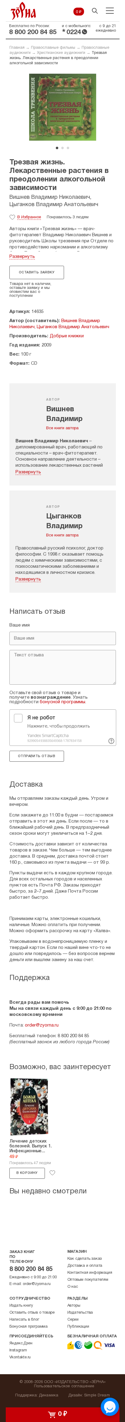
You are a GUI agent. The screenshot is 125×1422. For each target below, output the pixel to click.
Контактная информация (89, 1273)
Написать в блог (24, 1320)
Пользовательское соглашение (64, 1386)
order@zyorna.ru (42, 1025)
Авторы (73, 1306)
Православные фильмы (53, 48)
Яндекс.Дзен (20, 1343)
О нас (72, 1287)
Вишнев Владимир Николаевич (49, 197)
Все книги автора (62, 428)
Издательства (80, 1313)
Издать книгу (21, 1306)
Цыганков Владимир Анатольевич (53, 204)
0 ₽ (79, 12)
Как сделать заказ (84, 1259)
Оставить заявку (36, 272)
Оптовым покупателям (87, 1280)
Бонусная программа (28, 1327)
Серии (73, 1320)
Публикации (78, 1327)
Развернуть (22, 257)
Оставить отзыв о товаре (32, 1313)
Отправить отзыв (36, 756)
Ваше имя (19, 625)
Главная (17, 48)
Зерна (23, 11)
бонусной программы (62, 702)
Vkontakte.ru (20, 1357)
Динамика (49, 1395)
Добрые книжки (67, 336)
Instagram (18, 1350)
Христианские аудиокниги (61, 53)
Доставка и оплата (85, 1266)
